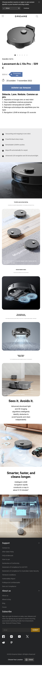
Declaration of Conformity (10, 563)
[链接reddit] (3, 643)
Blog (3, 603)
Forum (4, 607)
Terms (8, 623)
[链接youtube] (19, 637)
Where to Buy (6, 599)
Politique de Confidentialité (11, 582)
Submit (35, 630)
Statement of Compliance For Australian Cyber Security (20, 571)
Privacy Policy (16, 623)
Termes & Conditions (9, 575)
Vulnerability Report (8, 579)
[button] (15, 55)
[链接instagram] (11, 637)
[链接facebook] (3, 637)
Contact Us (6, 548)
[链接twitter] (27, 637)
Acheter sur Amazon (21, 87)
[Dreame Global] (21, 16)
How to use (6, 559)
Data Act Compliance (9, 586)
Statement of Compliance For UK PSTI (14, 567)
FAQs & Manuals (7, 555)
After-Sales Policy (8, 552)
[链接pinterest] (11, 643)
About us (5, 595)
